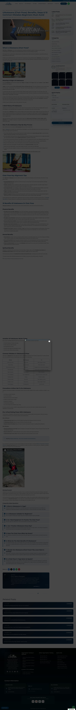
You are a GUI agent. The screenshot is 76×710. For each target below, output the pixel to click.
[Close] (49, 341)
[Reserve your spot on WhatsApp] (38, 355)
